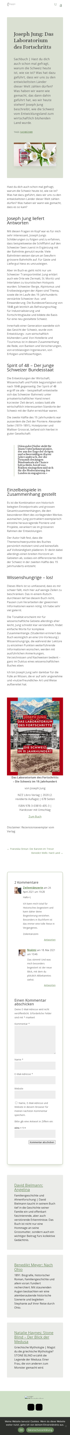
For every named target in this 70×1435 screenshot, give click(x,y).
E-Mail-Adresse (23, 1074)
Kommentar (22, 1023)
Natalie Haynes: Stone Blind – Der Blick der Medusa (33, 1337)
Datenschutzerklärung (40, 1430)
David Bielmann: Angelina (28, 1187)
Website (18, 1088)
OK (21, 1430)
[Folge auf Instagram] (31, 1407)
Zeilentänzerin (33, 888)
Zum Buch (35, 816)
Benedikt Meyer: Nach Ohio (33, 1267)
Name (18, 1059)
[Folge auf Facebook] (39, 1407)
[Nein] (65, 1426)
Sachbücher (26, 132)
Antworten (50, 939)
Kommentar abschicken (42, 1142)
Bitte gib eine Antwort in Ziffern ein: (33, 1121)
